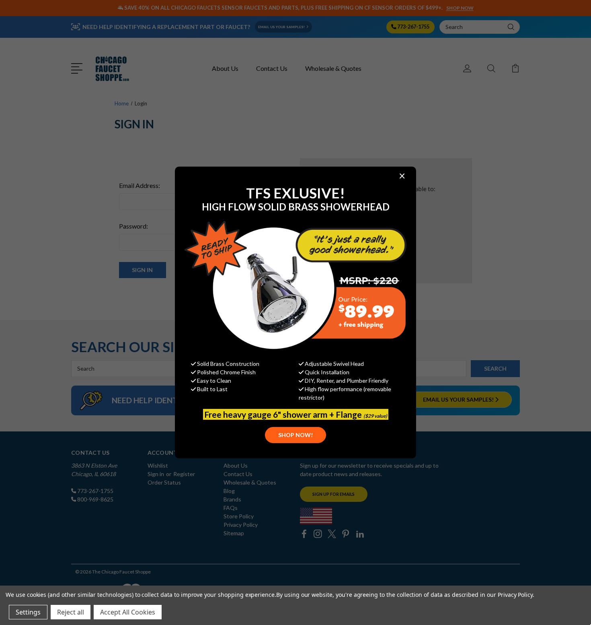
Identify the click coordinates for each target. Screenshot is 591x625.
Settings (28, 612)
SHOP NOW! (295, 434)
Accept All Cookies (127, 612)
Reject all (70, 612)
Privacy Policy (515, 594)
